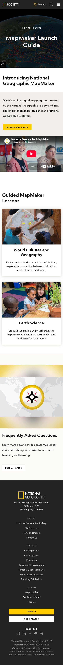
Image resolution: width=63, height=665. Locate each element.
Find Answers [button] (13, 468)
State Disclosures (34, 651)
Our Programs (31, 555)
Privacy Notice (25, 654)
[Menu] (58, 4)
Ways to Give (31, 592)
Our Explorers (31, 550)
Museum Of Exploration (31, 564)
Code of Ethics (17, 651)
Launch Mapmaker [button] (17, 127)
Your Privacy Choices (44, 654)
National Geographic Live (31, 569)
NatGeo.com (31, 528)
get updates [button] (31, 619)
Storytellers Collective (31, 574)
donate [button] (31, 611)
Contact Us (31, 537)
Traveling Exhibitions (31, 579)
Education (31, 560)
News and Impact (31, 532)
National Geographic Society (31, 523)
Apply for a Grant (31, 597)
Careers (32, 601)
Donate (42, 4)
